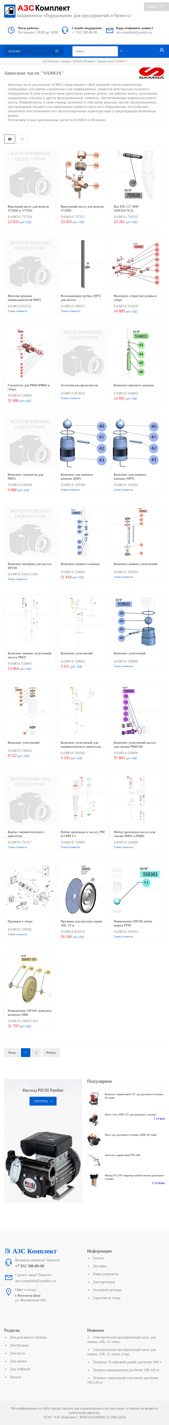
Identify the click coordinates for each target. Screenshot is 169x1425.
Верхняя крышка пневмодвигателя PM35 (24, 298)
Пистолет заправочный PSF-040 (122, 1155)
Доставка (99, 1266)
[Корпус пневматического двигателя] (30, 800)
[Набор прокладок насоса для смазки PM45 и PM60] (136, 800)
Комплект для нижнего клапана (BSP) (77, 476)
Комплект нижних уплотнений (135, 564)
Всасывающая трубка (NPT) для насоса (81, 298)
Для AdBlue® (19, 1369)
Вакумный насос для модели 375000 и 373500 (28, 208)
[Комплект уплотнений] (83, 622)
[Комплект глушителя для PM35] (30, 443)
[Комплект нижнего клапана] (83, 532)
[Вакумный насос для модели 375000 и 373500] (30, 175)
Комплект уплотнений (76, 653)
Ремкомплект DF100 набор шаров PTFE (133, 923)
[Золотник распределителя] (83, 354)
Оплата (98, 1258)
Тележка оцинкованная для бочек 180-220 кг (126, 1370)
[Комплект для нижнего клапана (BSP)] (83, 443)
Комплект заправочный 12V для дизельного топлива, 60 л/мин (134, 1096)
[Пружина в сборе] (30, 890)
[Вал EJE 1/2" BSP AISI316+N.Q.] (136, 175)
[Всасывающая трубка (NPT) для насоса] (83, 264)
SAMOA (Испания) (84, 61)
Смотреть (41, 1101)
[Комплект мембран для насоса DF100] (30, 532)
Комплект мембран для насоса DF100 (29, 566)
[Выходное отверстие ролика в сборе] (136, 264)
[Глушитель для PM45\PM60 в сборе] (30, 354)
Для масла (17, 1353)
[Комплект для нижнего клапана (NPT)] (136, 443)
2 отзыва (158, 1183)
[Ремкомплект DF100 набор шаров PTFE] (136, 890)
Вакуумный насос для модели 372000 (82, 208)
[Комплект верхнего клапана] (136, 354)
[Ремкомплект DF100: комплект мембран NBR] (30, 979)
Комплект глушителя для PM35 (25, 476)
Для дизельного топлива (28, 1337)
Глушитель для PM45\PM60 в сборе (29, 387)
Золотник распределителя (79, 385)
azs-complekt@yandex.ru (134, 32)
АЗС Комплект (51, 61)
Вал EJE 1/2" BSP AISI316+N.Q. (126, 208)
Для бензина (19, 1345)
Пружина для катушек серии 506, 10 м (81, 923)
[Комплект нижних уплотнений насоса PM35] (30, 622)
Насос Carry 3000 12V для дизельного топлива (130, 1114)
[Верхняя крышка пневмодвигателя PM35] (30, 264)
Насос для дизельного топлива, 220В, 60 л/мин (130, 1134)
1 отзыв (159, 1118)
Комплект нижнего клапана (80, 564)
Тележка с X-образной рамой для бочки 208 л (126, 1362)
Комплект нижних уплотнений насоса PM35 (29, 655)
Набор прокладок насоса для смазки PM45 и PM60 (134, 834)
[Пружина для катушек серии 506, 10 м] (83, 890)
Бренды (66, 61)
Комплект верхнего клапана (134, 385)
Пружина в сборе (20, 921)
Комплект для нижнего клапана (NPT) (130, 476)
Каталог (15, 51)
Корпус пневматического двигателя (26, 834)
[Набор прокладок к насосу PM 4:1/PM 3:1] (83, 800)
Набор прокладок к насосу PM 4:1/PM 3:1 (83, 834)
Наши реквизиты (105, 1274)
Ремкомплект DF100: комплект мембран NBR (30, 1012)
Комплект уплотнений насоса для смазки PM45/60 (135, 744)
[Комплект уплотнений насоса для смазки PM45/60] (136, 711)
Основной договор (106, 1290)
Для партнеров (103, 1282)
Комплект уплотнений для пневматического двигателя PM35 (80, 745)
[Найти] (121, 51)
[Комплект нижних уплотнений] (136, 532)
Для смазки (18, 1361)
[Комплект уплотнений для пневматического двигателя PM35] (83, 711)
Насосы (15, 1377)
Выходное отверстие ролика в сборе (135, 298)
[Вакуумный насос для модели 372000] (83, 175)
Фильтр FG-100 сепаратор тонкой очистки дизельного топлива (134, 1177)
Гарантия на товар (106, 1298)
